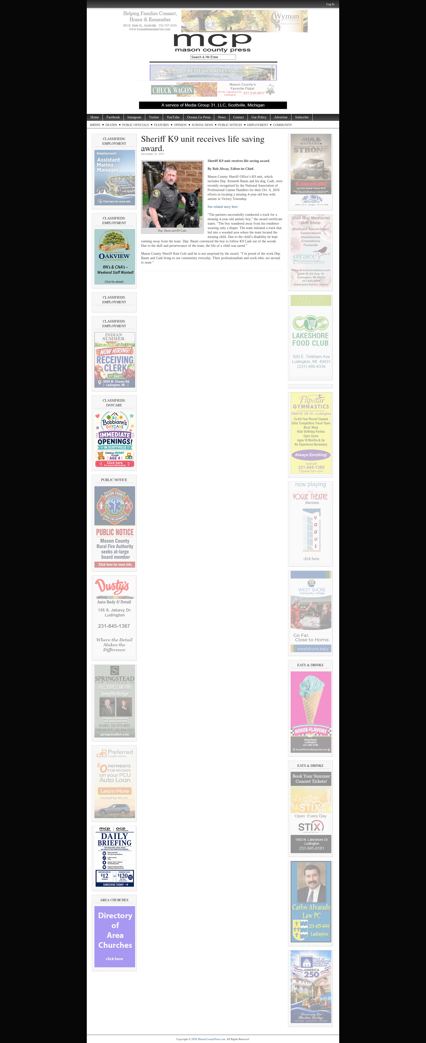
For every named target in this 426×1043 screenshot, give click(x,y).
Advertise (280, 117)
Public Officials (135, 125)
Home (94, 117)
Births (95, 125)
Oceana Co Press (198, 117)
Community (282, 125)
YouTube (173, 117)
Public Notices (230, 125)
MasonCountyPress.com (211, 1039)
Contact (238, 117)
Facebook (113, 117)
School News (202, 125)
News (222, 117)
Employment (257, 125)
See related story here (223, 207)
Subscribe (302, 117)
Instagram (134, 117)
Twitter (154, 117)
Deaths (111, 125)
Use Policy (258, 117)
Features (161, 125)
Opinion (180, 125)
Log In (330, 4)
